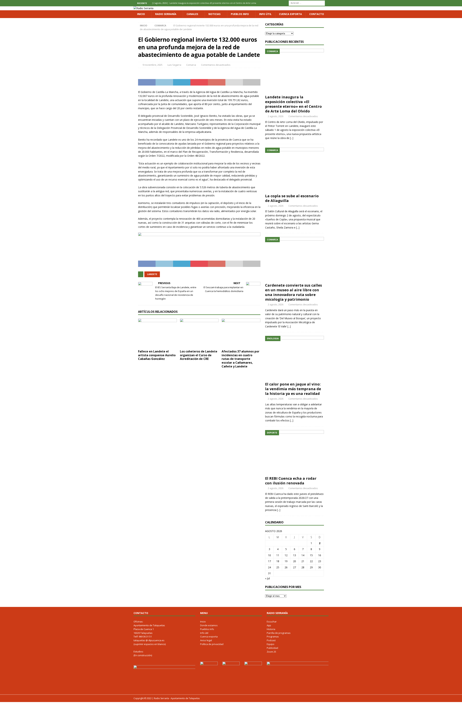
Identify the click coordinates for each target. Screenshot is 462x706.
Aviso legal (206, 640)
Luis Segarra (174, 64)
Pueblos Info (240, 14)
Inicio (141, 14)
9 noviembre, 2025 (152, 64)
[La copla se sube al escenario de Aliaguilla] (294, 170)
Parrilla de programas (279, 633)
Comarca (191, 64)
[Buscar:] (307, 3)
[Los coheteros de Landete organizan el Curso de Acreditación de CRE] (199, 333)
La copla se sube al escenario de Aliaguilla (292, 198)
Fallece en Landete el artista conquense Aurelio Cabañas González (157, 355)
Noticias (214, 14)
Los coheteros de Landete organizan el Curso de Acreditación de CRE (198, 355)
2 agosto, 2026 (275, 116)
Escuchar (272, 621)
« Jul (267, 578)
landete (152, 274)
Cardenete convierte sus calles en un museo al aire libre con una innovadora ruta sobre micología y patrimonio (293, 292)
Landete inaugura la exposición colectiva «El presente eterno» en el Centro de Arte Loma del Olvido (293, 104)
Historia (271, 629)
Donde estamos (209, 625)
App (269, 625)
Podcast (271, 640)
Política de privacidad (211, 644)
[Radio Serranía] (143, 8)
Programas (273, 636)
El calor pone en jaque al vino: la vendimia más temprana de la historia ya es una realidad (293, 389)
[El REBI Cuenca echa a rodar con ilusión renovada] (294, 452)
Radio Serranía (165, 14)
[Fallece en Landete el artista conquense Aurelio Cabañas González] (157, 333)
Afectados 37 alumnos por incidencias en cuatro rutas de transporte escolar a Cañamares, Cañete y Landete (240, 358)
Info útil (265, 14)
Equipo (270, 644)
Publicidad (272, 648)
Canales (192, 14)
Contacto (316, 14)
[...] (291, 138)
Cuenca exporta (290, 14)
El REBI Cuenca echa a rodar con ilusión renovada (291, 480)
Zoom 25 (271, 651)
